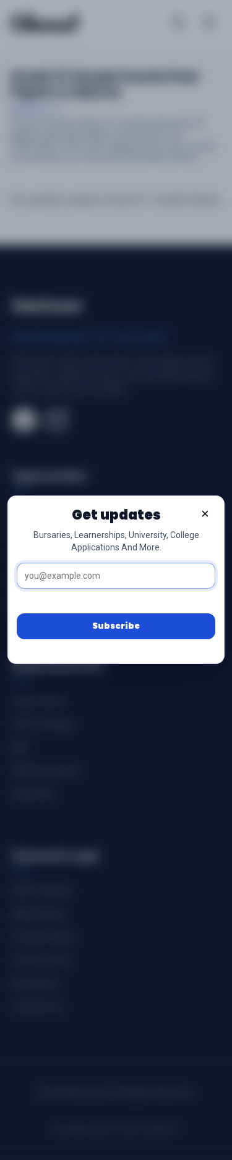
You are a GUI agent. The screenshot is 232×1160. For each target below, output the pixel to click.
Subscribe (116, 626)
